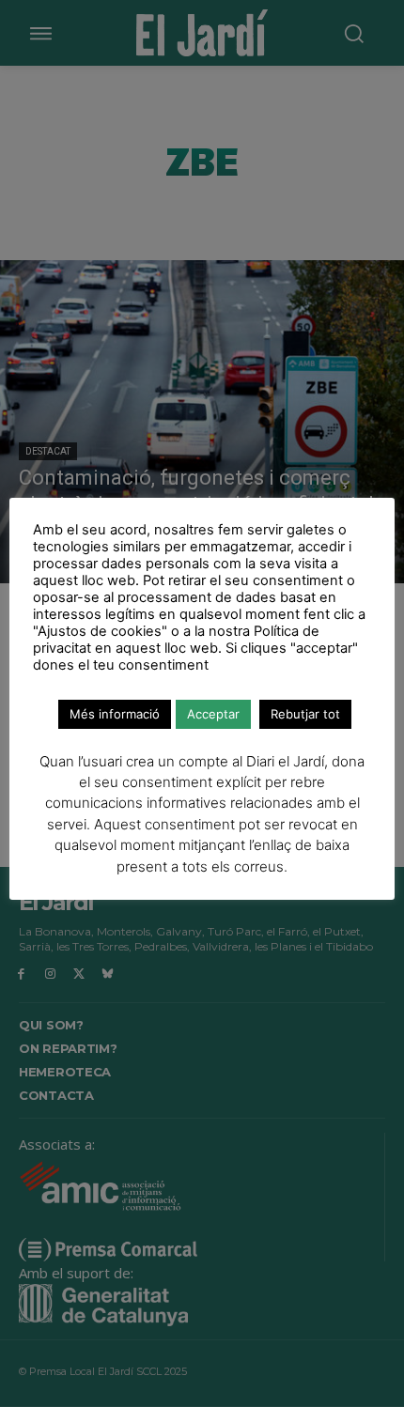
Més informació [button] (115, 713)
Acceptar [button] (213, 713)
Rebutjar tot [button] (305, 713)
